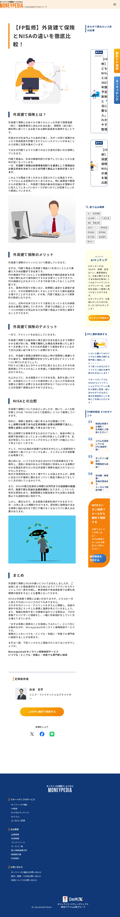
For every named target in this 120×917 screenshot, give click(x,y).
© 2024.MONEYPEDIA (42, 907)
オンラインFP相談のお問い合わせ (26, 872)
